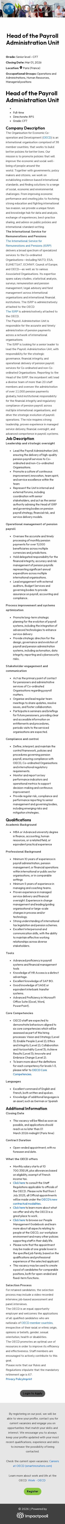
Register (32, 1491)
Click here (19, 1183)
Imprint (27, 1379)
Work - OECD (37, 1480)
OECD (47, 138)
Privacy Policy (14, 1379)
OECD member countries (37, 1323)
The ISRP (12, 312)
